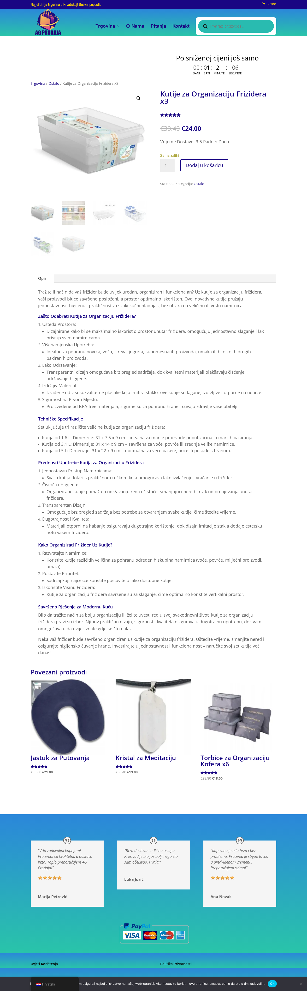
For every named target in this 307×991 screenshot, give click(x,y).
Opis (42, 278)
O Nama (135, 26)
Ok (272, 983)
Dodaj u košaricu (204, 165)
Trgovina (105, 26)
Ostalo (53, 83)
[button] (138, 98)
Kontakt (180, 26)
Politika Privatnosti (176, 963)
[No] (301, 983)
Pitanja (158, 26)
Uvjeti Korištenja (44, 963)
